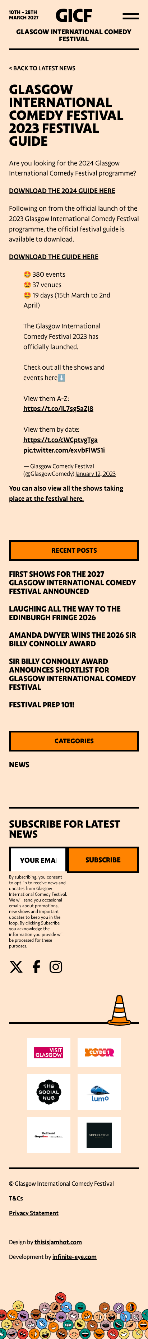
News (19, 764)
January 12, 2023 (95, 474)
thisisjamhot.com (58, 1242)
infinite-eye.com (74, 1257)
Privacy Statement (34, 1213)
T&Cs (16, 1198)
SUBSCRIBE (103, 860)
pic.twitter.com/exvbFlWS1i (64, 450)
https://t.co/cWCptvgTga (60, 440)
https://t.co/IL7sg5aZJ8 (58, 408)
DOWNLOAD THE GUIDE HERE (53, 257)
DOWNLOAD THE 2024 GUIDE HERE (62, 191)
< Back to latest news (42, 68)
